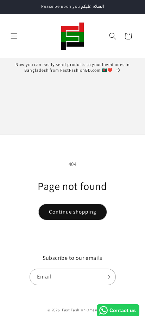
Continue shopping (72, 211)
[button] (14, 36)
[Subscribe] (107, 277)
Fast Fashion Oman (79, 309)
